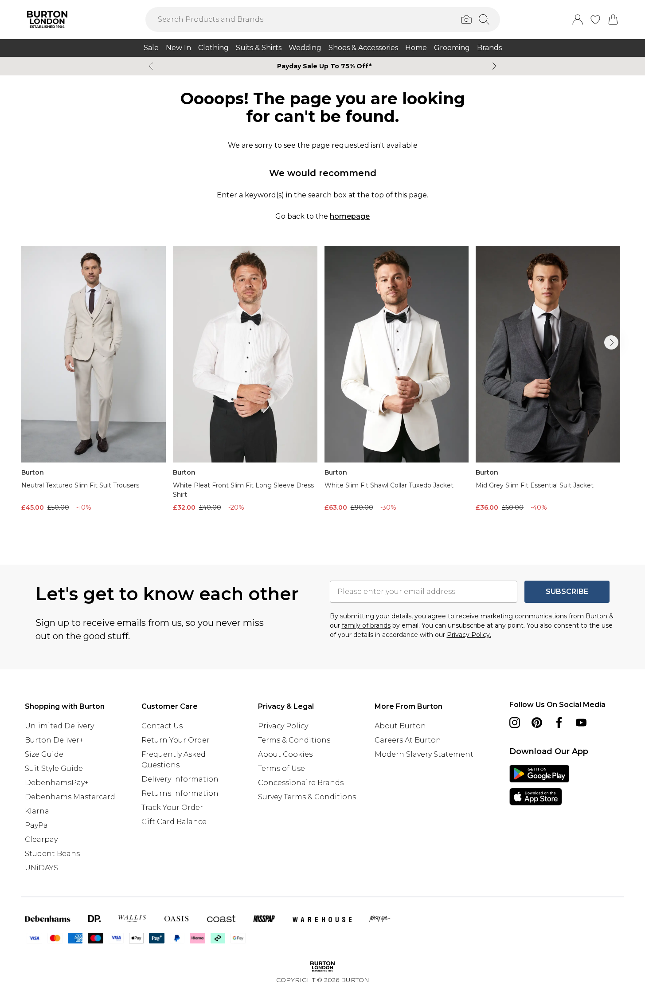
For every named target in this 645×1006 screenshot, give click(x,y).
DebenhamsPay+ (57, 782)
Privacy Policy (283, 726)
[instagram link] (514, 722)
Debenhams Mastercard (70, 797)
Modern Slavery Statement (424, 754)
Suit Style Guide (54, 768)
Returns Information (180, 793)
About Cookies (285, 754)
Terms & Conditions (294, 740)
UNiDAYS (41, 868)
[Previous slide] (150, 66)
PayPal (37, 825)
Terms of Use (281, 768)
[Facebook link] (559, 722)
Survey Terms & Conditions (307, 797)
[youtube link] (581, 722)
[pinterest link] (537, 722)
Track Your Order (172, 807)
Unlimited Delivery (59, 726)
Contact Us (162, 726)
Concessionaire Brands (301, 782)
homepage (350, 216)
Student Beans (52, 853)
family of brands (366, 625)
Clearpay (41, 839)
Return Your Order (175, 740)
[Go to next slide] (611, 342)
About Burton (400, 726)
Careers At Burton (408, 740)
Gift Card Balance (174, 821)
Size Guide (44, 754)
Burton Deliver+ (54, 740)
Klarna (37, 811)
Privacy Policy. (469, 635)
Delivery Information (180, 779)
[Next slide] (494, 66)
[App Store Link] (539, 785)
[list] (322, 391)
